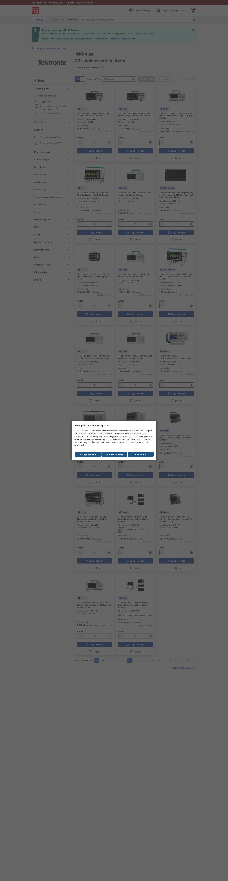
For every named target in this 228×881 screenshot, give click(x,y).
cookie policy (79, 445)
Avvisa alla (140, 454)
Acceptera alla (88, 454)
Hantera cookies (114, 454)
